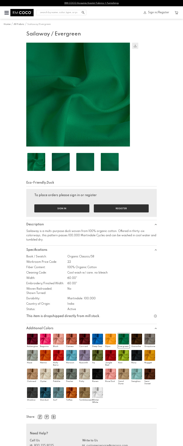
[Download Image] (135, 46)
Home (7, 24)
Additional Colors (39, 328)
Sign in (61, 208)
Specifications (36, 249)
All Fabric (19, 24)
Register (121, 208)
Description (35, 224)
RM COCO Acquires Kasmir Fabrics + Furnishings (91, 3)
